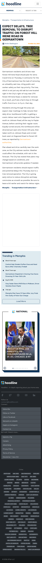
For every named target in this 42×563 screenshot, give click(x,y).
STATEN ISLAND (25, 543)
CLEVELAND (7, 488)
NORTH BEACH (32, 522)
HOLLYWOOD (34, 504)
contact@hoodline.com (9, 402)
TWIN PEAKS (21, 546)
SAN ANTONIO (23, 537)
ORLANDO (22, 525)
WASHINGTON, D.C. (19, 549)
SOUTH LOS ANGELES (12, 543)
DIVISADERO (23, 491)
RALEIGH (30, 531)
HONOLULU (7, 507)
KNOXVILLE (35, 507)
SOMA (33, 540)
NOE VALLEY (21, 522)
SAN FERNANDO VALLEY (14, 540)
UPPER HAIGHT (7, 549)
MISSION (11, 519)
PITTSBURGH (18, 528)
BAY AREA (33, 476)
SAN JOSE (16, 473)
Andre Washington (11, 43)
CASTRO (33, 482)
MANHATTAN (19, 513)
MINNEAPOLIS (35, 516)
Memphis (5, 20)
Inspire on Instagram (10, 425)
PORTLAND (33, 528)
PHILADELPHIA (32, 525)
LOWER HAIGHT (8, 513)
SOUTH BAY (7, 473)
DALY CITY (24, 476)
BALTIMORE (34, 479)
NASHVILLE (19, 519)
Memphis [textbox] (10, 10)
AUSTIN (26, 479)
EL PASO (11, 498)
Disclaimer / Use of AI (10, 457)
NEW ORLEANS (30, 519)
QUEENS (23, 531)
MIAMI (6, 516)
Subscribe (6, 409)
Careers (5, 441)
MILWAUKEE (24, 516)
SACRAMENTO (33, 534)
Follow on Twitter (9, 413)
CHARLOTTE (7, 485)
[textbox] (31, 11)
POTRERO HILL (13, 531)
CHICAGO (16, 485)
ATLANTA (19, 479)
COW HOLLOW (27, 488)
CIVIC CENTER (35, 485)
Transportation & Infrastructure (22, 20)
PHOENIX (9, 528)
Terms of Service (9, 453)
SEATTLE (26, 540)
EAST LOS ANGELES (32, 494)
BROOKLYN (25, 482)
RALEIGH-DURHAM (10, 534)
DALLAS (36, 488)
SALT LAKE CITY (11, 537)
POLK (26, 528)
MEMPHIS (36, 513)
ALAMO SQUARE (9, 479)
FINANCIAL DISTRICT (14, 501)
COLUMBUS (17, 488)
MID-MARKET (14, 516)
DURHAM (21, 494)
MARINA (28, 513)
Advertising (7, 445)
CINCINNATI (24, 485)
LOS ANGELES (32, 510)
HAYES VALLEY (23, 504)
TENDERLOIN (10, 546)
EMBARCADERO (20, 498)
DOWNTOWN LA (34, 491)
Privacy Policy (8, 449)
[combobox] (10, 11)
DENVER (6, 491)
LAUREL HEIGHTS (21, 510)
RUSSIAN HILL (23, 534)
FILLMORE (31, 498)
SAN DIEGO (32, 537)
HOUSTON (16, 507)
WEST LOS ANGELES (34, 549)
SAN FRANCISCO (26, 473)
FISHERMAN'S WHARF (28, 501)
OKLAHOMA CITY (11, 525)
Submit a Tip (7, 437)
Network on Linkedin (10, 421)
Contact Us (7, 429)
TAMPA (35, 543)
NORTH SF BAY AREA (13, 476)
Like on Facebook (9, 417)
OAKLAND (36, 473)
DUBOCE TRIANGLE (10, 494)
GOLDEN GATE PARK (11, 504)
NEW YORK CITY (10, 522)
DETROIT (14, 491)
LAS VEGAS (9, 510)
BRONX (17, 482)
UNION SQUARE (31, 546)
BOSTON (9, 482)
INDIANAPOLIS (25, 507)
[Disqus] (21, 219)
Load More (21, 301)
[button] (5, 368)
